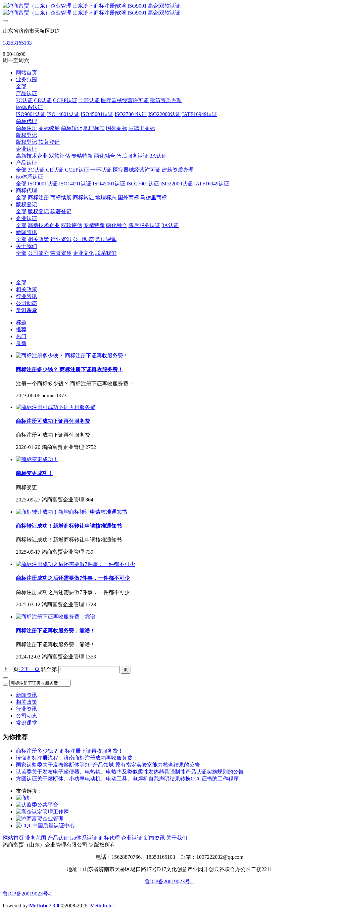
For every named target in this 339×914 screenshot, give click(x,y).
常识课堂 (26, 310)
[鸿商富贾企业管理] (40, 818)
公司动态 (26, 303)
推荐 (21, 329)
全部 (21, 86)
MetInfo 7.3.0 (44, 905)
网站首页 (26, 72)
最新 (21, 343)
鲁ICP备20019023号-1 (169, 881)
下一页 (32, 669)
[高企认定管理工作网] (42, 812)
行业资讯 (26, 296)
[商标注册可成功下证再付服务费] (55, 407)
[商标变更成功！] (37, 459)
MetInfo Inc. (103, 905)
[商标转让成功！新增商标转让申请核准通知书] (71, 512)
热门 (21, 336)
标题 (21, 322)
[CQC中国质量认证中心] (45, 825)
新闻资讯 (26, 695)
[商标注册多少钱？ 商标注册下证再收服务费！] (72, 355)
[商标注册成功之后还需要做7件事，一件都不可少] (75, 564)
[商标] (24, 798)
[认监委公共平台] (37, 805)
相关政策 (26, 289)
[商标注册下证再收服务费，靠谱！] (58, 616)
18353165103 (17, 43)
